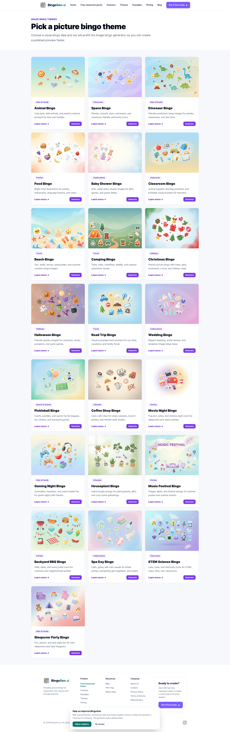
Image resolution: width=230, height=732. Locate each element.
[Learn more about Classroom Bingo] (172, 153)
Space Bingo (101, 108)
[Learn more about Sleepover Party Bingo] (58, 606)
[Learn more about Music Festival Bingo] (172, 455)
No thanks (100, 724)
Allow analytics (82, 724)
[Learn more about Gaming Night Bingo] (58, 455)
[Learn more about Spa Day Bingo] (115, 531)
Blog (159, 5)
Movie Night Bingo (162, 410)
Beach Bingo (44, 259)
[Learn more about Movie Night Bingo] (172, 379)
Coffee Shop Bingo (105, 410)
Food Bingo (43, 184)
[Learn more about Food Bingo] (58, 153)
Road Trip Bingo (103, 335)
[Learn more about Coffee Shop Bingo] (115, 379)
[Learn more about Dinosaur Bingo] (172, 77)
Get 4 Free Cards (169, 705)
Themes (124, 5)
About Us (135, 683)
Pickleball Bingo (46, 410)
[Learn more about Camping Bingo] (115, 228)
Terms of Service (138, 696)
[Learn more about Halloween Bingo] (58, 304)
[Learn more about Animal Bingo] (58, 77)
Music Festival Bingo (164, 486)
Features (111, 5)
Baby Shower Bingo (106, 184)
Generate (75, 124)
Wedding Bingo (160, 335)
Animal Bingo (44, 108)
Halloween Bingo (47, 335)
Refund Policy (137, 700)
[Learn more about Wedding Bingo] (172, 304)
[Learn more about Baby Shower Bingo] (115, 153)
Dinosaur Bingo (160, 108)
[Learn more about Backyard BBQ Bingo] (58, 531)
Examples (137, 5)
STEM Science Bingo (164, 562)
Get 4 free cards (177, 5)
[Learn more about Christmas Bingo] (172, 228)
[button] (53, 5)
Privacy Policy (137, 692)
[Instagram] (185, 722)
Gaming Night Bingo (49, 486)
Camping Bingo (103, 259)
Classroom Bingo (161, 184)
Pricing (149, 5)
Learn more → (41, 123)
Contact (134, 688)
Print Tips (110, 688)
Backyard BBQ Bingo (50, 562)
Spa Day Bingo (102, 562)
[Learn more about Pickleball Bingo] (58, 379)
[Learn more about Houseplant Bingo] (115, 455)
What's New (111, 692)
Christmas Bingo (161, 259)
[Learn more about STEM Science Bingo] (172, 531)
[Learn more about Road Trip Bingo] (115, 304)
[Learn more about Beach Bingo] (58, 228)
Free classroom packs (91, 5)
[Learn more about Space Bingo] (115, 77)
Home (73, 5)
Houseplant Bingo (105, 486)
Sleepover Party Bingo (51, 637)
